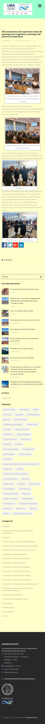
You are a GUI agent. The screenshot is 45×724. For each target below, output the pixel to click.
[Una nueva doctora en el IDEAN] (5, 360)
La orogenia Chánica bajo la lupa (22, 329)
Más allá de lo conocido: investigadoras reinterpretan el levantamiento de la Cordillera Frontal (25, 300)
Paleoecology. (24, 489)
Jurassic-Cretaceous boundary (15, 474)
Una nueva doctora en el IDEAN (22, 358)
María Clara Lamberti (23, 41)
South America (9, 504)
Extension (8, 260)
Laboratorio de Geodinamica (14, 563)
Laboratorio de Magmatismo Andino (17, 575)
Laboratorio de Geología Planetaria (16, 567)
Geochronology (25, 454)
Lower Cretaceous (10, 479)
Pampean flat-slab (10, 494)
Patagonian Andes (10, 499)
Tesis (5, 616)
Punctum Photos (32, 717)
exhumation (25, 439)
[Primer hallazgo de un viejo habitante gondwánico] (5, 340)
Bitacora (6, 527)
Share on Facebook (4, 245)
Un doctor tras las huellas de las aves (24, 289)
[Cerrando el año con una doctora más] (5, 322)
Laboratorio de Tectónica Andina (15, 599)
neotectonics (8, 484)
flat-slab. (18, 444)
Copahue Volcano (22, 429)
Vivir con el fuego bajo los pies (21, 311)
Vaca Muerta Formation (22, 513)
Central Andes (32, 424)
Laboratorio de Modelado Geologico (17, 580)
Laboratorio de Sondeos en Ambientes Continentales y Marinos (17, 589)
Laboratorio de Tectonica (12, 595)
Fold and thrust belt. (10, 449)
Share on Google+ (15, 245)
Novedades (7, 603)
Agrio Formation (9, 410)
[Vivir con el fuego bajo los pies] (5, 313)
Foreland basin (28, 449)
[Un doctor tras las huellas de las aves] (5, 291)
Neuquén (21, 484)
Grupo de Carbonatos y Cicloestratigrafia (19, 542)
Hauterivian (7, 469)
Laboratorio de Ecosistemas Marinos (17, 558)
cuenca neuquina (23, 434)
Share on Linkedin (21, 245)
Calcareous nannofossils (12, 424)
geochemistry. (8, 454)
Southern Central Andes (28, 504)
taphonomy (20, 508)
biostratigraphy (33, 415)
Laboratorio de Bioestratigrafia (15, 554)
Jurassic (19, 469)
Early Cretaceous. (10, 439)
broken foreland (20, 419)
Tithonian (33, 508)
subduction (7, 508)
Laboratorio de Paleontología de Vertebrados (20, 584)
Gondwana (7, 459)
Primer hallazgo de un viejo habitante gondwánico (24, 339)
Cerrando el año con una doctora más (24, 320)
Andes (35, 410)
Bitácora (6, 419)
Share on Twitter (10, 245)
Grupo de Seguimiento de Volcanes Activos (19, 550)
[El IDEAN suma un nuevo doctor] (5, 351)
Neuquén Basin (9, 489)
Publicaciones (27, 499)
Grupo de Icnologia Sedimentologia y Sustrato (20, 546)
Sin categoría (8, 612)
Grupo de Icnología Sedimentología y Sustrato (20, 464)
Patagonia (26, 494)
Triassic (6, 513)
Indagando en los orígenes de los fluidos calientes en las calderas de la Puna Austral (26, 383)
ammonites (24, 410)
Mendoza (25, 479)
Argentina (19, 415)
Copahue (7, 429)
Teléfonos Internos (11, 672)
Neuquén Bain (34, 484)
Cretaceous (7, 434)
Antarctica (7, 415)
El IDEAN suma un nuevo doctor (21, 349)
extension (7, 444)
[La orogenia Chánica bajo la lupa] (5, 331)
